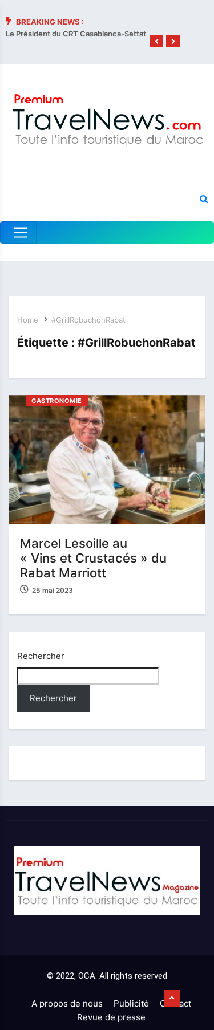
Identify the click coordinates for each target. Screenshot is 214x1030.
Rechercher (40, 655)
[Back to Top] (172, 999)
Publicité (131, 1003)
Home (27, 319)
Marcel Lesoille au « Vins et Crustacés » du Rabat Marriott (93, 558)
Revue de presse (111, 1017)
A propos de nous (67, 1003)
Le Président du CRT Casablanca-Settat (76, 33)
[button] (156, 41)
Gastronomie (56, 401)
